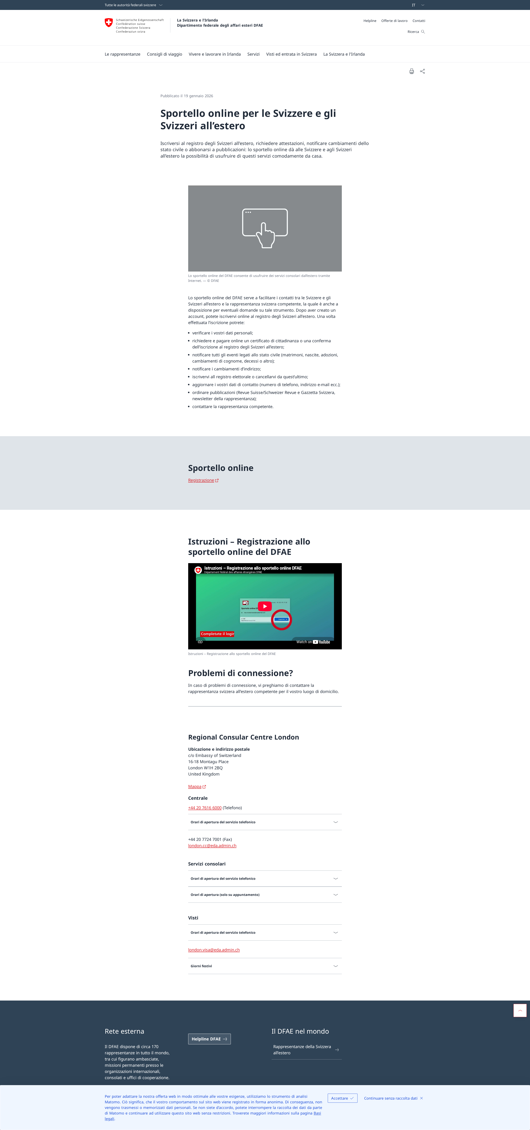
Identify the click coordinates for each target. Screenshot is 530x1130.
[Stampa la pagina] (411, 71)
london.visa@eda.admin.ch (214, 950)
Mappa (194, 786)
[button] (122, 54)
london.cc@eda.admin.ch (212, 845)
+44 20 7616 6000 (205, 807)
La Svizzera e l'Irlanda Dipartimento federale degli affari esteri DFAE (220, 23)
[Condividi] (422, 71)
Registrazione (201, 480)
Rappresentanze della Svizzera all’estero (302, 1050)
